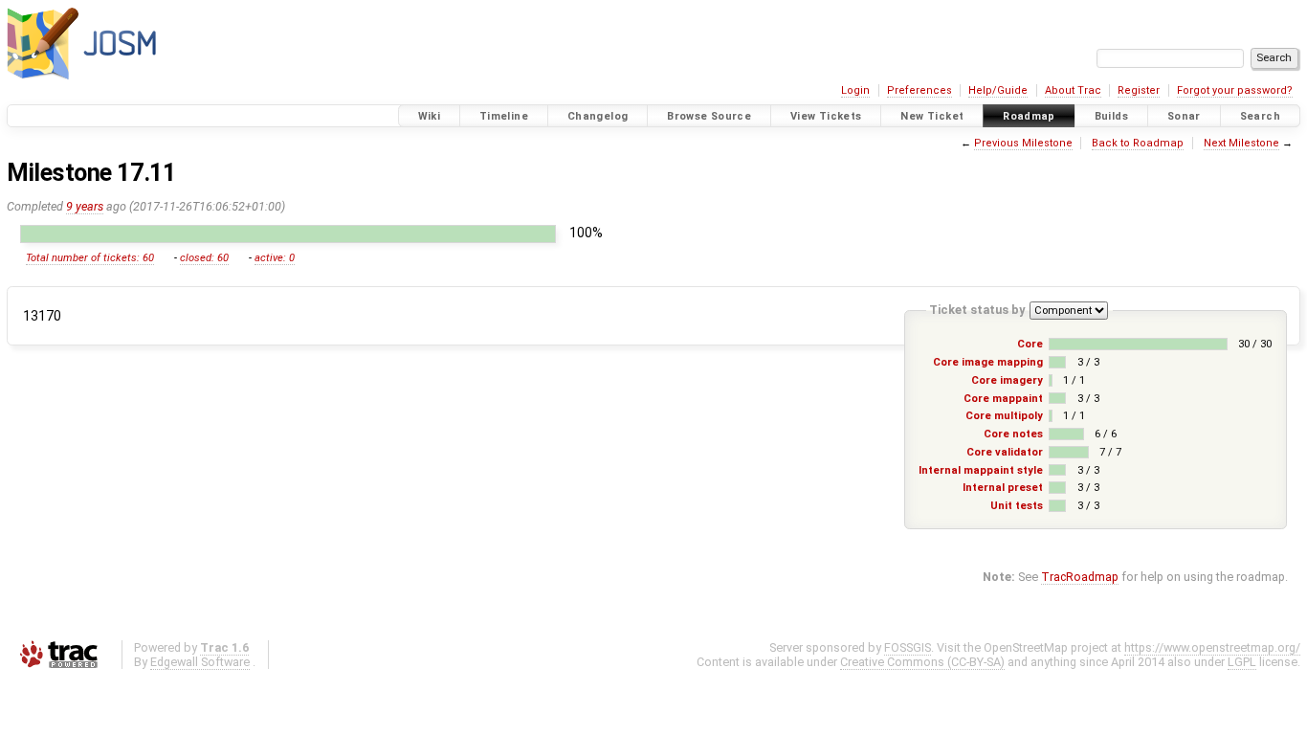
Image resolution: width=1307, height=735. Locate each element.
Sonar (1184, 116)
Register (1139, 90)
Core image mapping (988, 362)
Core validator (1004, 452)
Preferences (919, 90)
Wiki (429, 116)
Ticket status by (977, 309)
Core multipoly (1004, 416)
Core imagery (1007, 380)
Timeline (503, 116)
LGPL (1242, 662)
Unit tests (1016, 506)
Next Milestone (1241, 143)
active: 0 (275, 258)
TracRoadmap (1080, 576)
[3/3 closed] (1058, 362)
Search (1260, 116)
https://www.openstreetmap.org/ (1212, 647)
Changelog (597, 116)
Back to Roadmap (1138, 143)
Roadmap (1029, 116)
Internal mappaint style (981, 470)
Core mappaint (1003, 398)
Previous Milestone (1023, 143)
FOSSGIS (907, 647)
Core (1030, 344)
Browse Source (709, 116)
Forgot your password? (1235, 90)
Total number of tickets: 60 (90, 258)
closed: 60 (204, 258)
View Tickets (826, 116)
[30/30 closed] (1139, 344)
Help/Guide (998, 90)
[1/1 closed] (1051, 380)
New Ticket (932, 116)
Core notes (1013, 434)
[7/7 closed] (1069, 452)
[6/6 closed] (1067, 434)
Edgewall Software (200, 662)
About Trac (1073, 90)
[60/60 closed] (288, 234)
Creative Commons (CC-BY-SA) (922, 662)
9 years (84, 206)
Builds (1111, 116)
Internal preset (1003, 487)
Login (855, 90)
